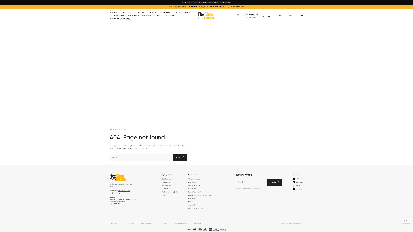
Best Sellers (134, 13)
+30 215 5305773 (124, 191)
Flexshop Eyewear (294, 223)
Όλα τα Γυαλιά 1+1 (149, 13)
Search (269, 16)
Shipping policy (162, 223)
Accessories (170, 16)
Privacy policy (129, 223)
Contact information (180, 223)
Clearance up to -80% (120, 19)
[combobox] (141, 157)
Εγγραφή (273, 182)
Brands (156, 16)
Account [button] (279, 16)
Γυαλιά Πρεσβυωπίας (183, 13)
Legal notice (197, 223)
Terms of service (145, 223)
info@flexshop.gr (115, 193)
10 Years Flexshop (118, 13)
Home (112, 129)
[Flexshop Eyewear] (206, 15)
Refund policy (114, 223)
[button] (302, 16)
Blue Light (146, 16)
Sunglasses (165, 13)
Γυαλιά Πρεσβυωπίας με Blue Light (124, 16)
